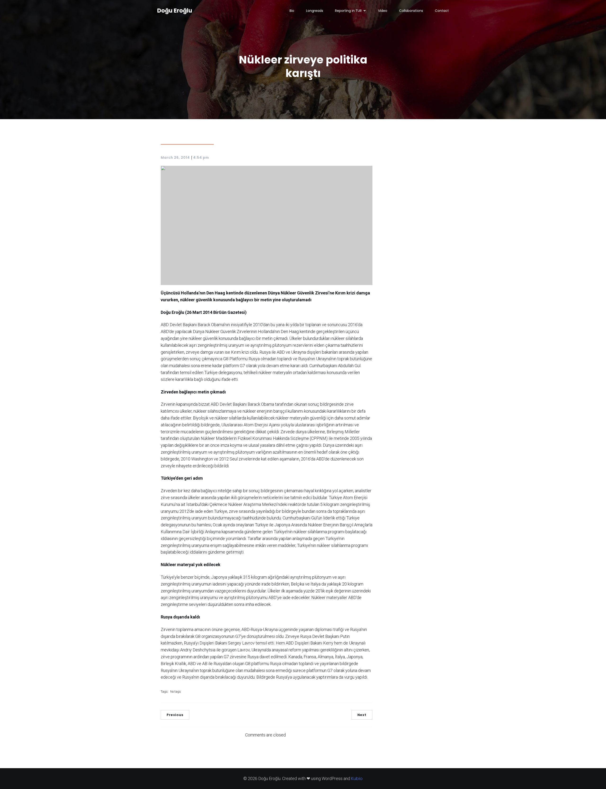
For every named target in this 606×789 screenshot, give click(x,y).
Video (382, 10)
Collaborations (411, 10)
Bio (292, 10)
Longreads (314, 10)
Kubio (357, 778)
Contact (442, 10)
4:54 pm (201, 157)
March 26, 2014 (175, 157)
